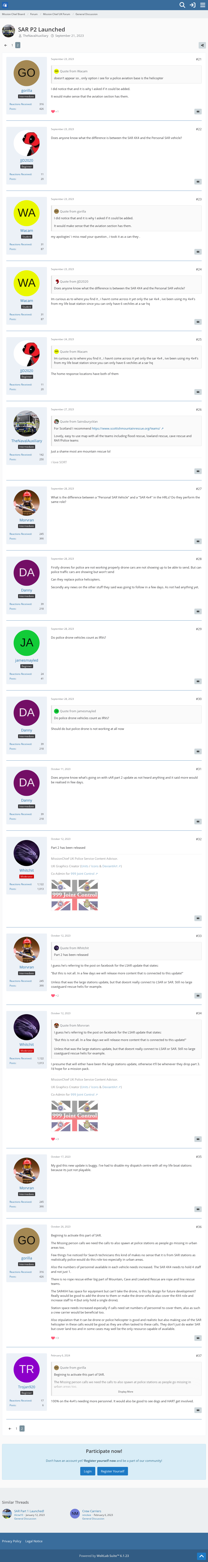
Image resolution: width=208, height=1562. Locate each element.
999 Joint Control (82, 874)
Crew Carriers (91, 1511)
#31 (199, 769)
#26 (199, 409)
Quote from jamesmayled (78, 711)
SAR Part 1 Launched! (29, 1511)
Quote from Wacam (74, 71)
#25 (199, 339)
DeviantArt (109, 866)
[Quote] (198, 111)
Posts (13, 109)
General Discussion (25, 1518)
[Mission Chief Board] (5, 5)
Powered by (104, 1556)
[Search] (182, 5)
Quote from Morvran (74, 1025)
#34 (199, 1013)
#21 (199, 59)
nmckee (86, 1515)
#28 (199, 559)
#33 (199, 936)
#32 (199, 839)
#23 (199, 199)
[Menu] (203, 5)
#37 (199, 1356)
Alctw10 (18, 1515)
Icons (95, 866)
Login (88, 1471)
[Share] (202, 45)
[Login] (192, 5)
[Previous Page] (5, 45)
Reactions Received (20, 104)
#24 (199, 269)
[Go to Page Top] (201, 1556)
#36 (199, 1227)
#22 (199, 129)
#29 (199, 629)
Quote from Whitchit (74, 948)
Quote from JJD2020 (74, 281)
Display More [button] (125, 1391)
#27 (199, 489)
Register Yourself (112, 1471)
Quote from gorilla (73, 211)
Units (84, 866)
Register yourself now (100, 1461)
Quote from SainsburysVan (79, 421)
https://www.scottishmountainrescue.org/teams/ (126, 428)
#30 (199, 699)
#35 (199, 1157)
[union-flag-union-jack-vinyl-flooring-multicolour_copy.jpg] (74, 895)
